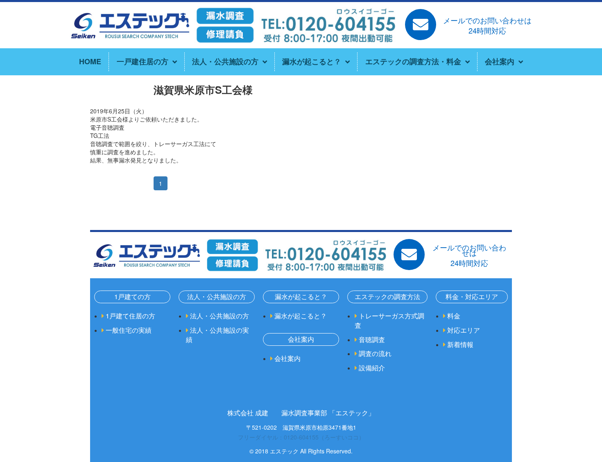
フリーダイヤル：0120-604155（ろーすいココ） (301, 437)
